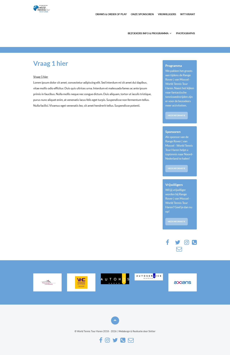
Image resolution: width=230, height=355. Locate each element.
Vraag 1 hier (40, 76)
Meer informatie (176, 115)
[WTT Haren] (41, 9)
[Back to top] (115, 320)
